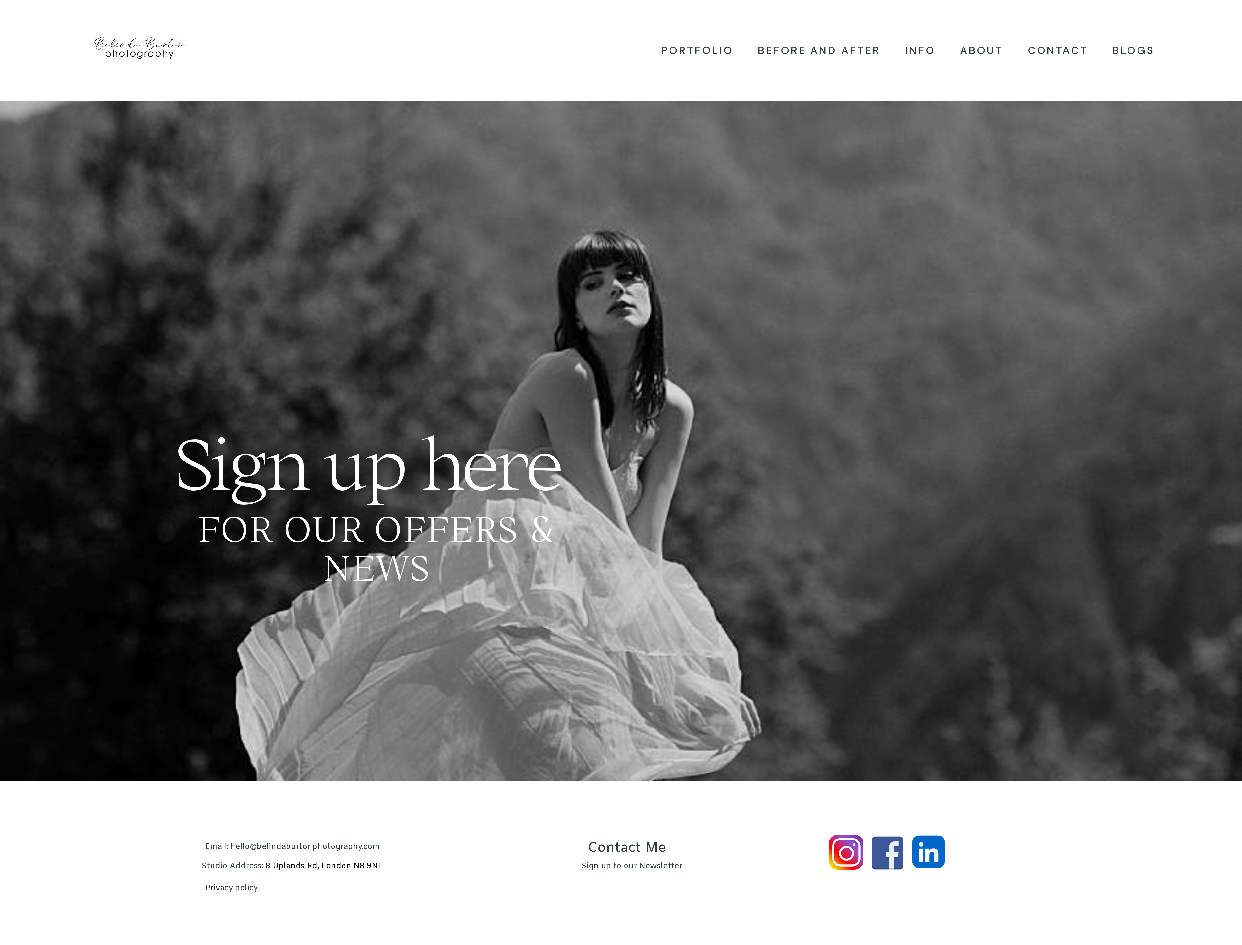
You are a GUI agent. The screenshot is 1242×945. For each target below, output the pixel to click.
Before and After (819, 50)
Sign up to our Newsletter (631, 866)
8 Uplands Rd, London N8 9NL (292, 866)
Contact (1058, 50)
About (981, 50)
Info (920, 50)
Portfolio (697, 50)
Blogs (1133, 50)
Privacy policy (231, 888)
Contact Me (627, 848)
